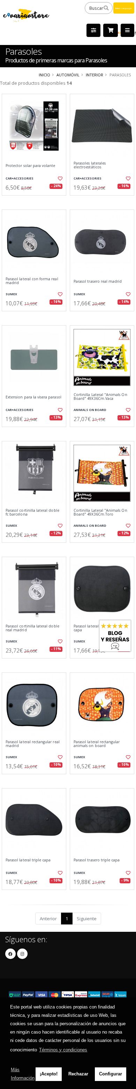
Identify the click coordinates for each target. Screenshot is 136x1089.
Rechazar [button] (78, 1073)
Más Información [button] (23, 1074)
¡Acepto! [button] (49, 1073)
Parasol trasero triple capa (97, 860)
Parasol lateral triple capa (28, 860)
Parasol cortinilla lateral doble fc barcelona (32, 513)
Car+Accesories (19, 178)
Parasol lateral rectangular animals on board (97, 744)
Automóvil (68, 74)
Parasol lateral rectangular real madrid (33, 744)
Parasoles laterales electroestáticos (90, 165)
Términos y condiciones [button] (63, 1049)
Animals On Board (90, 410)
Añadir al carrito (36, 201)
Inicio (44, 74)
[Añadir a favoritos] (59, 178)
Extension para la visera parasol (33, 397)
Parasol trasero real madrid (98, 281)
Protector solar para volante (30, 166)
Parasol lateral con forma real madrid (32, 281)
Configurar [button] (110, 1073)
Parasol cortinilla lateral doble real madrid (32, 628)
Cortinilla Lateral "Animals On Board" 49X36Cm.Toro (100, 513)
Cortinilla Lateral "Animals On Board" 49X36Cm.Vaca (100, 397)
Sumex (11, 294)
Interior (94, 74)
